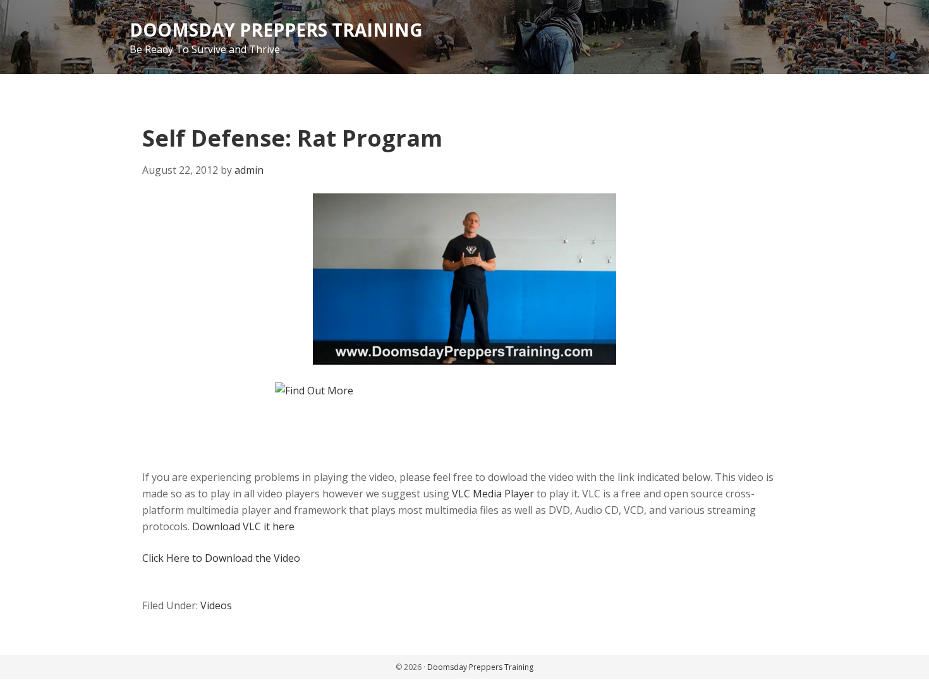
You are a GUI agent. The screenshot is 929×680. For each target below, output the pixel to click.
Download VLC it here (243, 526)
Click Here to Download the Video (221, 558)
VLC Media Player (493, 494)
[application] (464, 279)
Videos (216, 605)
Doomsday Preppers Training (276, 30)
